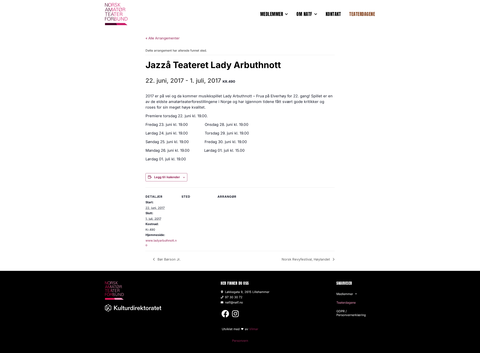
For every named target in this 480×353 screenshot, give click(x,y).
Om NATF (304, 14)
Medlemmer (271, 14)
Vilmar (253, 329)
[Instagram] (235, 313)
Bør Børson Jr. (169, 259)
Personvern (240, 340)
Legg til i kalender (167, 177)
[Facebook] (225, 313)
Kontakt (333, 14)
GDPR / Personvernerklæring (351, 313)
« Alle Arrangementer (163, 38)
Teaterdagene (362, 14)
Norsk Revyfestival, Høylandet (306, 259)
